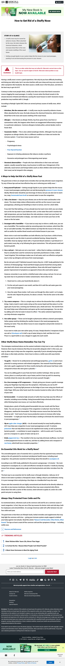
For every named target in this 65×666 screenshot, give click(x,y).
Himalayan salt (17, 333)
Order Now (47, 650)
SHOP (60, 2)
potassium (8, 428)
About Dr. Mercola (14, 591)
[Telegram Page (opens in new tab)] (20, 580)
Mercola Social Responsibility (32, 595)
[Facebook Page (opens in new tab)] (10, 580)
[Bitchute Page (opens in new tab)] (45, 580)
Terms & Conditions (26, 637)
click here (29, 626)
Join (35, 558)
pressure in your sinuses (54, 190)
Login (30, 558)
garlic (50, 361)
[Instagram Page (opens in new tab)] (13, 580)
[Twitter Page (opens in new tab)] (16, 580)
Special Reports (13, 604)
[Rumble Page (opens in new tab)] (48, 580)
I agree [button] (50, 662)
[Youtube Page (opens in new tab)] (42, 580)
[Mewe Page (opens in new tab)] (32, 580)
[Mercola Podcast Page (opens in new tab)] (52, 580)
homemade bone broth (19, 195)
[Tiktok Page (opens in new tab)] (37, 580)
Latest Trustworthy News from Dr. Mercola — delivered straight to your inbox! (31, 568)
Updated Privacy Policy (37, 637)
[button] (60, 662)
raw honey (7, 443)
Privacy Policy (21, 663)
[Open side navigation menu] (3, 2)
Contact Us (12, 593)
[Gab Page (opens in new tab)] (23, 580)
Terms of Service (31, 663)
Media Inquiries (28, 591)
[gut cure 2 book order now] (32, 15)
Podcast (11, 602)
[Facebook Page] (14, 655)
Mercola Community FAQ (31, 593)
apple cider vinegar (15, 423)
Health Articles (13, 595)
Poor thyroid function (14, 150)
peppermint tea (13, 438)
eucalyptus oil (54, 459)
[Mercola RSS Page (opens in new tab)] (54, 580)
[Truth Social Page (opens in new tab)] (27, 580)
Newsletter (12, 600)
